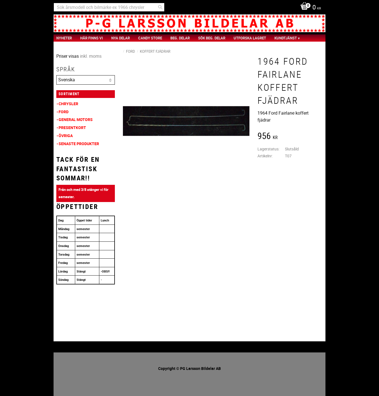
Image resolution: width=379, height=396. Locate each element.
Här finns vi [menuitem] (91, 38)
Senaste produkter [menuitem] (79, 143)
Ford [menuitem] (64, 111)
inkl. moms (91, 56)
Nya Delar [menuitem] (120, 38)
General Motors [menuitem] (76, 119)
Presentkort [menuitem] (72, 127)
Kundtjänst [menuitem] (285, 38)
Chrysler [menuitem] (68, 103)
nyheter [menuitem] (64, 38)
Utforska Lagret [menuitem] (250, 38)
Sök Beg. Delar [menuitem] (211, 38)
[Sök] (160, 7)
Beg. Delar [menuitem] (180, 38)
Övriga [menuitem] (66, 135)
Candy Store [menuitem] (150, 38)
